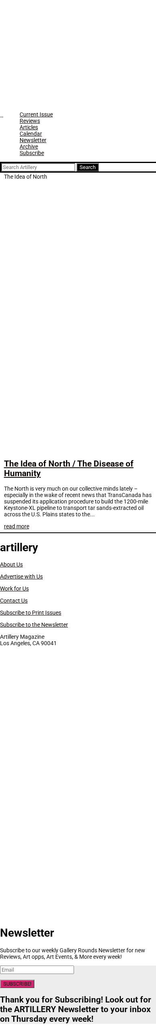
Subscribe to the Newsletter (34, 624)
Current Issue (36, 114)
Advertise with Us (21, 576)
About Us (11, 564)
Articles (29, 127)
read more (16, 526)
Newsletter (33, 140)
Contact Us (14, 600)
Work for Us (14, 588)
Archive (29, 146)
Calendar (31, 133)
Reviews (30, 121)
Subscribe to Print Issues (30, 612)
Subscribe (32, 153)
